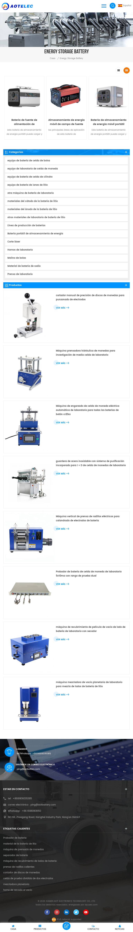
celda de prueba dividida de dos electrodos (28, 878)
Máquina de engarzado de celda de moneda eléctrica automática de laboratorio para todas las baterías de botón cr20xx (87, 410)
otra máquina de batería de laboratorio (30, 193)
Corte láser (13, 242)
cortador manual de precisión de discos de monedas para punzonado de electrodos (90, 297)
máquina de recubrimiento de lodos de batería (30, 861)
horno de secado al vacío (17, 890)
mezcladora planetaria (16, 884)
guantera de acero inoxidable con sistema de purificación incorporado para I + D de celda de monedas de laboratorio (91, 463)
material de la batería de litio (19, 844)
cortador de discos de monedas (21, 873)
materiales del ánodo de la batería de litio (32, 209)
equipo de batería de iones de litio (27, 185)
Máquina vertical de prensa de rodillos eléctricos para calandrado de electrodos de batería (87, 519)
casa (52, 58)
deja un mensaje (66, 926)
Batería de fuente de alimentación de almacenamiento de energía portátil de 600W (24, 122)
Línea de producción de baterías (26, 225)
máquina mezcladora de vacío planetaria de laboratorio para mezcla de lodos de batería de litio (89, 684)
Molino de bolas (16, 258)
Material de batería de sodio (24, 266)
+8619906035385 (41, 753)
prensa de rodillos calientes (18, 867)
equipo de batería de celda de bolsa (28, 161)
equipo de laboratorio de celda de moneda (32, 169)
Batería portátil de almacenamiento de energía (35, 234)
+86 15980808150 (31, 811)
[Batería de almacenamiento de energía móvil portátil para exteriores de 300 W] (108, 96)
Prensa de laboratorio (20, 274)
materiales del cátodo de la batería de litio (32, 201)
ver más (60, 308)
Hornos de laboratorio (20, 250)
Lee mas (22, 142)
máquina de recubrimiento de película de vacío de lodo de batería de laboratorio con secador (90, 629)
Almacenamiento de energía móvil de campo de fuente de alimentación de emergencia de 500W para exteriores (66, 122)
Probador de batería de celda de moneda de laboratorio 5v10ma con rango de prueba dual (89, 574)
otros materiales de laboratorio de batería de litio (36, 217)
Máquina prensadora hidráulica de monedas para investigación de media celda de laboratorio (85, 353)
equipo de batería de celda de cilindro (29, 177)
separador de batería (15, 855)
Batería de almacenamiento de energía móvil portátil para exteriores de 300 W (108, 122)
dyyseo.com (91, 904)
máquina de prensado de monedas (23, 849)
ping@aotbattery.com (28, 769)
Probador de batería (14, 838)
